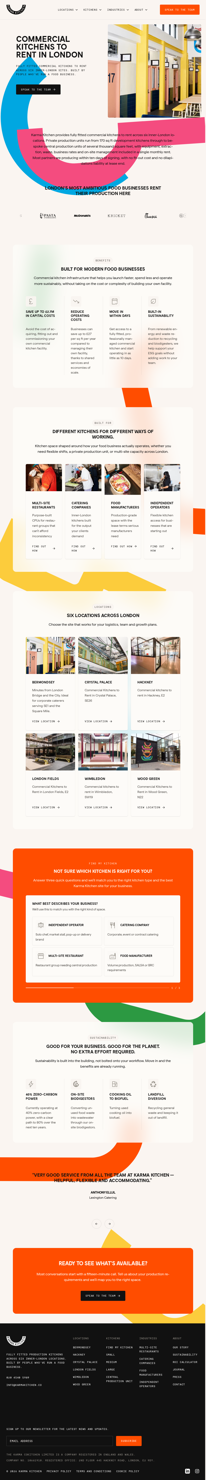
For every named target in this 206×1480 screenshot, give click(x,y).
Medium (111, 1362)
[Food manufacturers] (123, 511)
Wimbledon (81, 1376)
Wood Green (82, 1384)
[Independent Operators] (162, 511)
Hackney (79, 1354)
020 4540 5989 (17, 1377)
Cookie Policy (127, 1471)
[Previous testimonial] (96, 1224)
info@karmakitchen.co (24, 1385)
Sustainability (185, 1354)
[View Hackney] (155, 683)
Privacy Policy (59, 1471)
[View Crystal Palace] (103, 683)
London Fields (84, 1369)
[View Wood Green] (155, 774)
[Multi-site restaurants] (44, 511)
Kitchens (90, 9)
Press (177, 1376)
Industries (116, 9)
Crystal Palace (85, 1362)
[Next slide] (180, 71)
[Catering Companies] (83, 511)
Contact (179, 1384)
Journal (179, 1369)
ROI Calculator (185, 1362)
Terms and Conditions (94, 1471)
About (139, 9)
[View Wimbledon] (103, 774)
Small (110, 1354)
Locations (66, 9)
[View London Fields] (50, 774)
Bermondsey (82, 1347)
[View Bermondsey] (50, 683)
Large (110, 1369)
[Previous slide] (128, 71)
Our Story (181, 1347)
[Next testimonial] (109, 1224)
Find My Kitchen (119, 1347)
